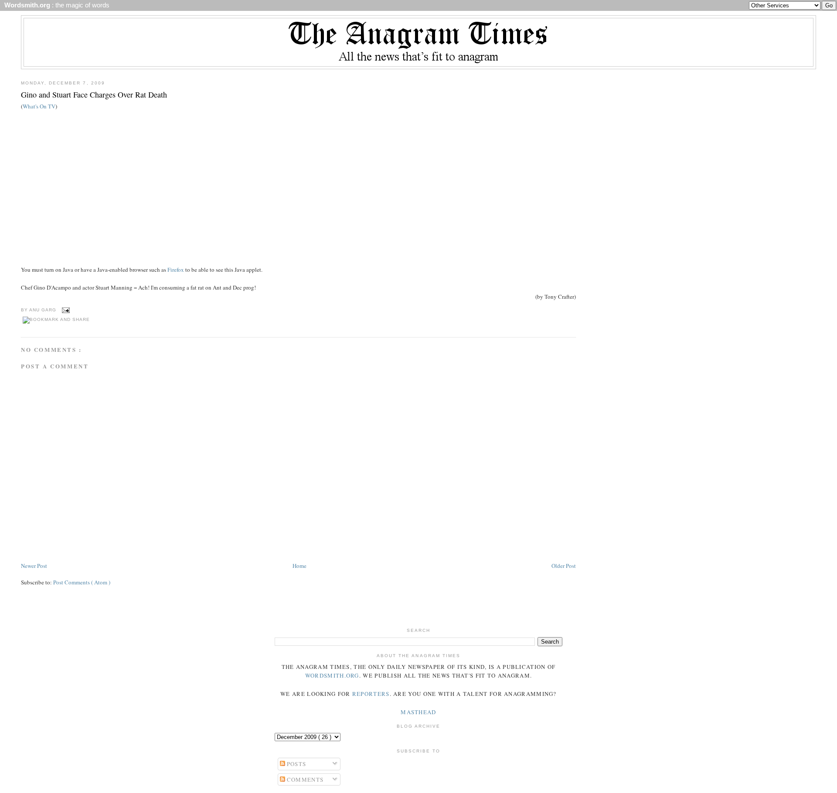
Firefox (175, 269)
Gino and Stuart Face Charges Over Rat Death (94, 94)
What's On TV (39, 106)
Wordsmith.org (332, 675)
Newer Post (34, 566)
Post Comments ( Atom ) (81, 582)
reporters (371, 694)
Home (299, 566)
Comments (304, 779)
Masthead (418, 712)
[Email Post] (64, 309)
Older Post (563, 566)
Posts (295, 764)
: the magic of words (55, 5)
